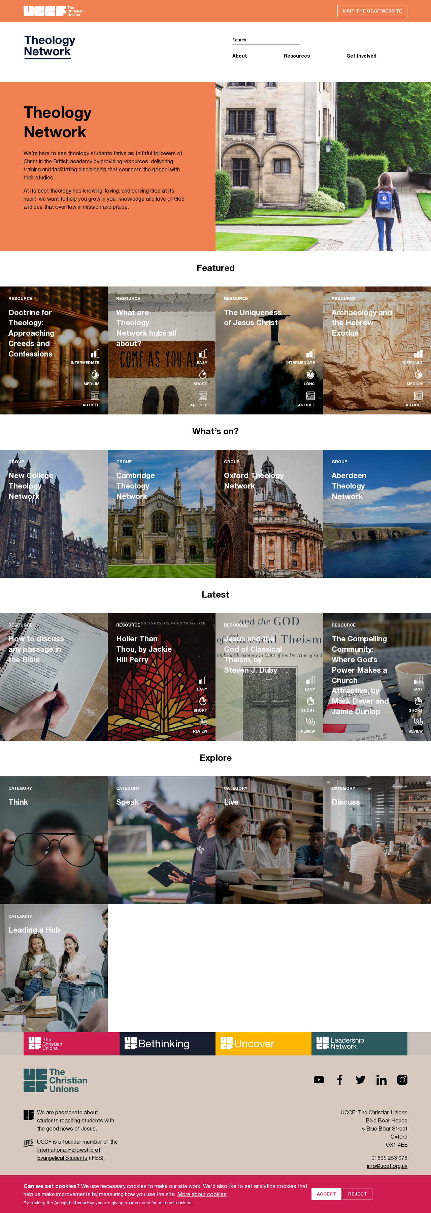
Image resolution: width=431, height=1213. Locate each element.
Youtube (313, 1080)
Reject (357, 1194)
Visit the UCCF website (372, 10)
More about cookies (202, 1194)
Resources (297, 56)
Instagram (397, 1080)
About (239, 56)
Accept (326, 1194)
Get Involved (361, 56)
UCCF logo (120, 47)
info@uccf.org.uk (387, 1166)
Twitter (355, 1080)
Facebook (334, 1080)
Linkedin (376, 1080)
